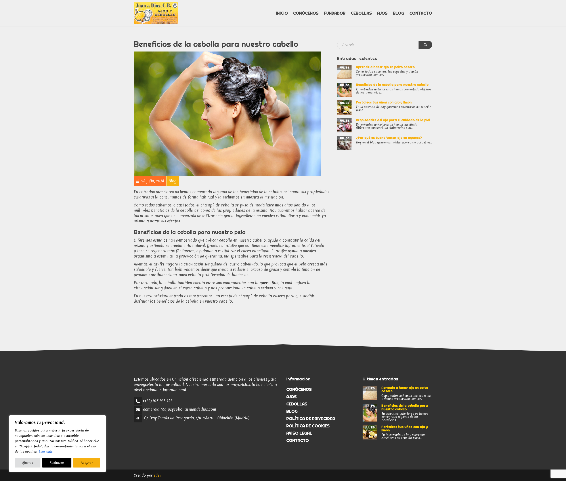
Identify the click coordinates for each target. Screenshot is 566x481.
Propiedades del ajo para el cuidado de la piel (393, 120)
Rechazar (57, 462)
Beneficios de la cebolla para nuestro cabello (392, 85)
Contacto (420, 13)
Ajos (382, 13)
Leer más (46, 451)
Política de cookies (308, 425)
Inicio (282, 13)
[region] (57, 443)
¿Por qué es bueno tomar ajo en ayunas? (389, 138)
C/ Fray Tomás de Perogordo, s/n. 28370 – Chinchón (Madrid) (196, 417)
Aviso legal (299, 433)
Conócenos (306, 13)
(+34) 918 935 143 (157, 400)
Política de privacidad (310, 418)
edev (157, 475)
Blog (398, 13)
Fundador (335, 13)
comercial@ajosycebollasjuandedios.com (179, 409)
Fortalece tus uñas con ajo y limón (384, 102)
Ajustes (27, 462)
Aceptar (87, 462)
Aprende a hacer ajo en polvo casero (385, 67)
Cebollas (361, 13)
